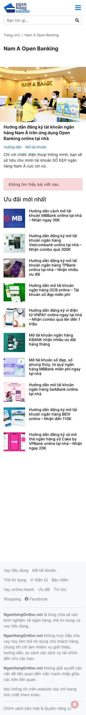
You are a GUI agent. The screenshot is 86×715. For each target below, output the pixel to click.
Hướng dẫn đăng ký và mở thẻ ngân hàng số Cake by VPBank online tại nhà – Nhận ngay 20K (55, 441)
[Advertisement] (43, 506)
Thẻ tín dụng (15, 579)
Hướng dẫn (13, 147)
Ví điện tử (39, 579)
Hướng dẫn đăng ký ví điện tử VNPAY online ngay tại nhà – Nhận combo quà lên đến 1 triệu (55, 317)
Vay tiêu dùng (16, 570)
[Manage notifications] (75, 704)
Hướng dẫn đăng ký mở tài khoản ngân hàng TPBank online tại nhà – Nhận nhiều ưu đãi (53, 267)
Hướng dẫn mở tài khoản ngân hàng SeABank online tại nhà (53, 389)
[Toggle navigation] (78, 8)
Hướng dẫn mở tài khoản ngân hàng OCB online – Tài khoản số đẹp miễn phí (54, 290)
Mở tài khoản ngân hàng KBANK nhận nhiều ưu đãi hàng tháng (52, 340)
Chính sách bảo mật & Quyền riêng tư (37, 708)
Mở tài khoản (35, 147)
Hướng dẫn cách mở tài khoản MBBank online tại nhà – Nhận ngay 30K (55, 215)
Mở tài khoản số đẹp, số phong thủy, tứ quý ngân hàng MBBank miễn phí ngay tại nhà (55, 367)
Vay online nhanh (19, 589)
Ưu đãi (44, 589)
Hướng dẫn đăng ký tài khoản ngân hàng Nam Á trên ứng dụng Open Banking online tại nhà (39, 132)
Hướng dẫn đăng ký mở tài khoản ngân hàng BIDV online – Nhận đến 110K (53, 414)
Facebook (38, 599)
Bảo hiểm (60, 579)
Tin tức (60, 589)
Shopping (12, 599)
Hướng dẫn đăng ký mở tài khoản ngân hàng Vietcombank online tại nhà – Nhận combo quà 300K (55, 242)
